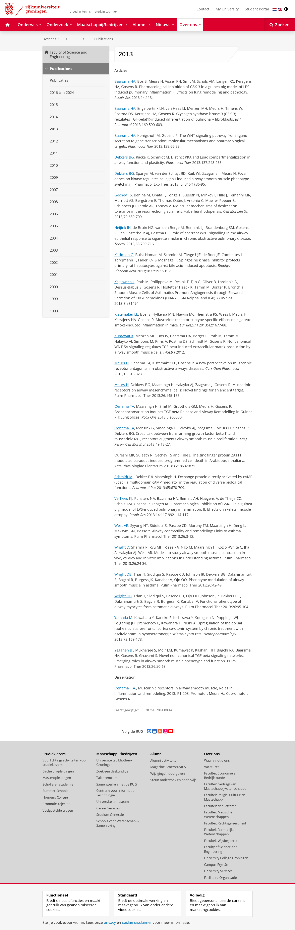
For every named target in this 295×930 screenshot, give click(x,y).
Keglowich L (124, 281)
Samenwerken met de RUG (116, 784)
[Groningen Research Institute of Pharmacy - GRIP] (79, 39)
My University (227, 9)
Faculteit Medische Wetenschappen (218, 814)
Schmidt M (123, 476)
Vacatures (211, 767)
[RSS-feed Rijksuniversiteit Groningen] (160, 731)
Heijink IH (122, 227)
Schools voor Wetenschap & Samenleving (117, 823)
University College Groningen (226, 858)
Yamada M (123, 617)
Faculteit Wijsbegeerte (221, 841)
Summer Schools (55, 791)
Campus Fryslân (216, 864)
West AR (121, 525)
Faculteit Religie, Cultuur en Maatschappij (224, 797)
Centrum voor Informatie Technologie (115, 792)
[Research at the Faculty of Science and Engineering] (71, 39)
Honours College (55, 797)
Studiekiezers (54, 754)
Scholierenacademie (58, 784)
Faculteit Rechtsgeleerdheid (225, 823)
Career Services (108, 808)
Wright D (121, 547)
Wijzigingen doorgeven (167, 773)
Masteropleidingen (57, 778)
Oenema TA (124, 406)
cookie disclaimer (137, 922)
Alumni (156, 754)
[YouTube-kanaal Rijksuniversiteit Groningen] (170, 731)
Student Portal (257, 9)
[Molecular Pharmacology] (88, 39)
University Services (218, 871)
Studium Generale (110, 814)
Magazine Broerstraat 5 (168, 767)
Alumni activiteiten (164, 760)
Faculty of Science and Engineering (63, 39)
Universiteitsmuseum (112, 801)
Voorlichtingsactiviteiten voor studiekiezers (65, 762)
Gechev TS (123, 195)
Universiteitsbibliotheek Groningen (114, 762)
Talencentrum (107, 778)
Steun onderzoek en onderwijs (173, 780)
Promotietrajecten (56, 804)
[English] (280, 9)
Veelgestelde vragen (58, 810)
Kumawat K (123, 335)
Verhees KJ (123, 498)
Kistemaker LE (126, 314)
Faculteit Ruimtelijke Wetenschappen (219, 831)
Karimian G (123, 254)
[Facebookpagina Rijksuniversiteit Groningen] (149, 731)
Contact (202, 9)
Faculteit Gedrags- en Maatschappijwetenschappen (226, 786)
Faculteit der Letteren (220, 806)
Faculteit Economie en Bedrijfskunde (220, 775)
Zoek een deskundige (112, 771)
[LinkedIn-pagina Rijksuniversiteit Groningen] (154, 731)
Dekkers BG (124, 157)
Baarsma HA (124, 81)
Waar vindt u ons (217, 760)
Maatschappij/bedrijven (116, 754)
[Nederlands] (275, 9)
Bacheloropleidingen (58, 771)
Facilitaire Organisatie (220, 877)
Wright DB (123, 574)
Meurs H (121, 363)
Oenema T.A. (125, 688)
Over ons (49, 39)
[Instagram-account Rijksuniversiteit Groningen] (165, 731)
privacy (110, 922)
